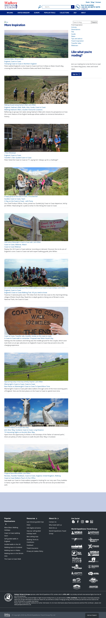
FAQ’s (28, 525)
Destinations (75, 29)
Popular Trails (49, 13)
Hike (28, 107)
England (7, 61)
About (83, 13)
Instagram (82, 521)
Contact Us (52, 522)
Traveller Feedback (17, 476)
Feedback (30, 545)
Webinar (18, 244)
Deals (88, 2)
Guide (32, 107)
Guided (7, 199)
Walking (10, 13)
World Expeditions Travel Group (84, 529)
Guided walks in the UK (12, 544)
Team (23, 199)
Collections (64, 13)
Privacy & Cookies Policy (35, 551)
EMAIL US (85, 9)
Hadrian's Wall (16, 107)
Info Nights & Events (34, 528)
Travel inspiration (77, 41)
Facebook (78, 521)
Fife (72, 32)
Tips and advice (76, 38)
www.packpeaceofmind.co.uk (22, 604)
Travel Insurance (32, 548)
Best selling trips (32, 537)
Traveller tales (76, 43)
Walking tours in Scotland (13, 547)
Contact (98, 2)
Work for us (53, 528)
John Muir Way (9, 430)
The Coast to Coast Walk (12, 559)
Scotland (19, 430)
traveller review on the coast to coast (38, 336)
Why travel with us (55, 525)
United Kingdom (23, 13)
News (73, 36)
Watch (24, 244)
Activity (74, 27)
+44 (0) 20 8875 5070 (90, 7)
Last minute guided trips (35, 522)
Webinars (74, 45)
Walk (23, 107)
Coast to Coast (16, 61)
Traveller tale (19, 336)
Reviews (7, 476)
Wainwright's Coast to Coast (14, 384)
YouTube (87, 521)
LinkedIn (92, 521)
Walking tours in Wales (12, 550)
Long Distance (39, 430)
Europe (37, 13)
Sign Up (75, 74)
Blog (92, 2)
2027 (75, 13)
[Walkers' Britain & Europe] (10, 5)
